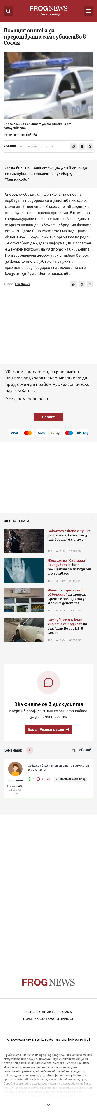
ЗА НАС (31, 1011)
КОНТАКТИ (47, 1011)
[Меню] (88, 11)
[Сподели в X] (90, 146)
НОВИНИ (10, 147)
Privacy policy (78, 1039)
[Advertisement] (48, 887)
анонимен (15, 780)
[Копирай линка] (73, 146)
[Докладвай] (48, 779)
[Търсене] (8, 11)
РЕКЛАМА (65, 1011)
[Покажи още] (48, 1105)
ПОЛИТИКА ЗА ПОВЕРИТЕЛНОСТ (48, 1018)
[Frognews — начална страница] (48, 982)
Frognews (22, 284)
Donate (48, 417)
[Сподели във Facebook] (82, 146)
